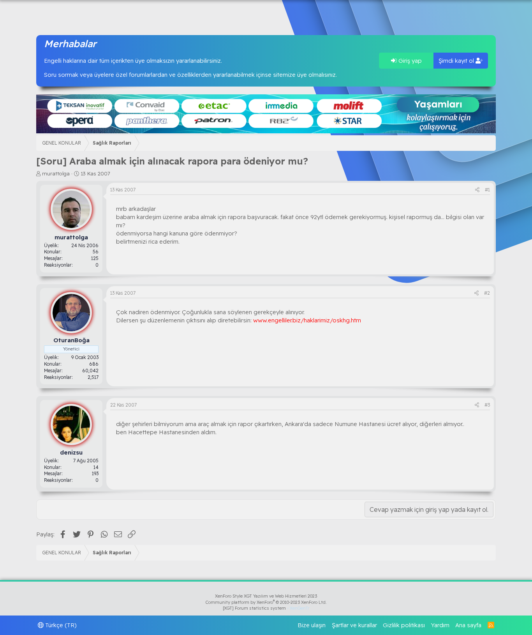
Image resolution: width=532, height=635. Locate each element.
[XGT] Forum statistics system (266, 608)
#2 (487, 293)
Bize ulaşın (312, 625)
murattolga (56, 173)
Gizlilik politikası (404, 625)
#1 (487, 190)
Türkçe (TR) (60, 625)
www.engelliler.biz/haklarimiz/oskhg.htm (307, 320)
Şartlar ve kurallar (354, 625)
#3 (487, 405)
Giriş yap (409, 60)
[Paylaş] (477, 190)
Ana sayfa (468, 625)
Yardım (440, 625)
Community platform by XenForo (266, 602)
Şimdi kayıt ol (457, 60)
